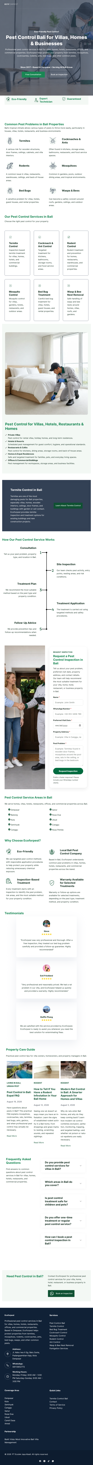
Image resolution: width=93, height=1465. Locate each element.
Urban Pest (13, 1086)
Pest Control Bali (57, 1323)
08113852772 (18, 1367)
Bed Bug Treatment (58, 1329)
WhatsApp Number (62, 709)
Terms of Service (57, 1405)
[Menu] (87, 4)
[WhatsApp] (53, 1461)
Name (56, 697)
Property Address (61, 732)
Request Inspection (68, 771)
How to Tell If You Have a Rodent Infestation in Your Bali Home (45, 1094)
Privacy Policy (56, 1408)
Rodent (38, 1083)
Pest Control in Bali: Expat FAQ (19, 1094)
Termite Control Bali (59, 1398)
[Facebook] (40, 1461)
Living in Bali (13, 1083)
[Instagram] (44, 1461)
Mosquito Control (58, 1335)
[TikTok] (49, 1461)
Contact (53, 1401)
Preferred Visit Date (62, 720)
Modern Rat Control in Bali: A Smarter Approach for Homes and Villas (73, 1094)
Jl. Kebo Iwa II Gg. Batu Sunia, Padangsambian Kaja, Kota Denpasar (26, 1355)
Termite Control (57, 1326)
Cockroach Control (58, 1332)
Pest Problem (59, 743)
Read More (12, 1136)
